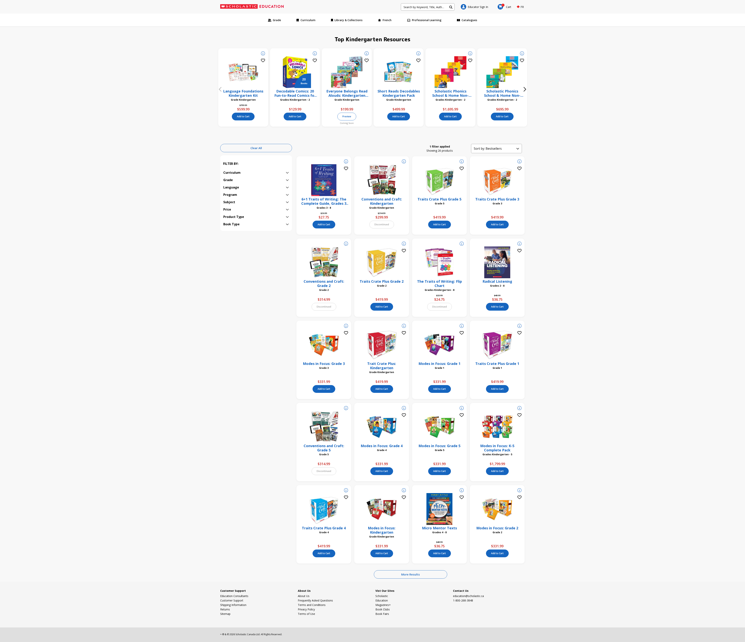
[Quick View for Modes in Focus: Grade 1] (462, 326)
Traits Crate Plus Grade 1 (497, 363)
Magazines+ (383, 605)
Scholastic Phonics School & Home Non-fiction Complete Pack (450, 93)
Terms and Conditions (312, 605)
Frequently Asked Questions (315, 600)
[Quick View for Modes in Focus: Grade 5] (462, 408)
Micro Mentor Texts (439, 528)
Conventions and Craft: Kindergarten (381, 201)
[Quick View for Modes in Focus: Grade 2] (519, 491)
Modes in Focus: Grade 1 (439, 363)
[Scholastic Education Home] (254, 7)
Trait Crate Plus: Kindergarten (381, 365)
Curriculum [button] (308, 20)
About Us (303, 596)
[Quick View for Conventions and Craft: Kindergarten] (404, 162)
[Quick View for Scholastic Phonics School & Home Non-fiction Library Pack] (522, 54)
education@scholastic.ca (468, 596)
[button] (474, 7)
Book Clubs (382, 609)
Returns (225, 609)
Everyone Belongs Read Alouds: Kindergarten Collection (346, 93)
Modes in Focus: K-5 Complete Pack (497, 448)
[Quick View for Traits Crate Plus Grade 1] (519, 326)
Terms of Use (306, 614)
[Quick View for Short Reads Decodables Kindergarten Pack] (418, 54)
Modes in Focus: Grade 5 (439, 446)
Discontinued (381, 224)
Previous (220, 89)
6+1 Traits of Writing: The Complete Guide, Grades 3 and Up (323, 201)
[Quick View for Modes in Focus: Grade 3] (346, 326)
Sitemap (225, 614)
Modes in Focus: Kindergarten (381, 530)
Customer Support (231, 600)
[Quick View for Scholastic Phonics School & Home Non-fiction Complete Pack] (470, 54)
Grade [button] (277, 20)
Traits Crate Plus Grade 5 (439, 199)
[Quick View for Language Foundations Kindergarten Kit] (263, 54)
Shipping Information (233, 605)
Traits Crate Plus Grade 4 (324, 528)
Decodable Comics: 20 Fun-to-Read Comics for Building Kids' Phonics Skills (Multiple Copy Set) (295, 93)
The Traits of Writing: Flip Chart (439, 283)
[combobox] (428, 7)
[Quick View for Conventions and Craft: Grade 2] (346, 244)
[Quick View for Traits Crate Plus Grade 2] (404, 244)
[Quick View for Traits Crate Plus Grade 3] (519, 162)
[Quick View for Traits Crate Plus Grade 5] (462, 162)
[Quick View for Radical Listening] (519, 244)
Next (525, 89)
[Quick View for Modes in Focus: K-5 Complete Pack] (519, 408)
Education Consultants (234, 596)
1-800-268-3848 (463, 600)
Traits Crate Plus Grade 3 (497, 199)
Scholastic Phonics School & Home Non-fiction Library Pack (502, 93)
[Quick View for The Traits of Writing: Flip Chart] (462, 244)
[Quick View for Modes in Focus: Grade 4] (404, 408)
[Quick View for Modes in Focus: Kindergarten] (404, 491)
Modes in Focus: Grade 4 (382, 446)
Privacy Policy (306, 609)
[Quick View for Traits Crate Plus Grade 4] (346, 491)
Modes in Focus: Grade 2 (497, 528)
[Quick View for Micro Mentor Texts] (462, 491)
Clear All (256, 148)
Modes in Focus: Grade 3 (324, 363)
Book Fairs (382, 614)
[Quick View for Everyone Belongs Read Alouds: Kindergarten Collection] (367, 54)
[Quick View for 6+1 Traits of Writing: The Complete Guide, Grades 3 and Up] (346, 162)
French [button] (387, 20)
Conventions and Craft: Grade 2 (324, 283)
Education (381, 600)
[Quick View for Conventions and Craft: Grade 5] (346, 408)
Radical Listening (497, 281)
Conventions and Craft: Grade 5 (324, 448)
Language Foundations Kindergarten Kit (243, 93)
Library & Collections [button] (348, 20)
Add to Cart (243, 116)
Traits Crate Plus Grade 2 (382, 281)
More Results (410, 574)
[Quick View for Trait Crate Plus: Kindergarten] (404, 326)
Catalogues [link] (469, 20)
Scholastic (381, 596)
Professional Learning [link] (426, 20)
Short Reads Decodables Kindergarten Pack (399, 93)
